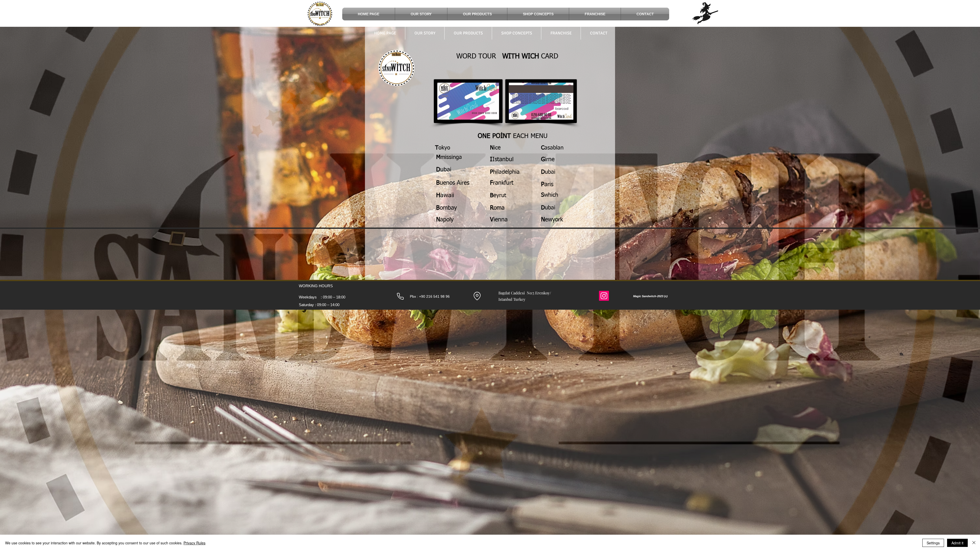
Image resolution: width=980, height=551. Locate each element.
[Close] (974, 543)
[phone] (400, 296)
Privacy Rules (194, 542)
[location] (477, 296)
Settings (933, 542)
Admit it (957, 542)
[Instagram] (604, 296)
